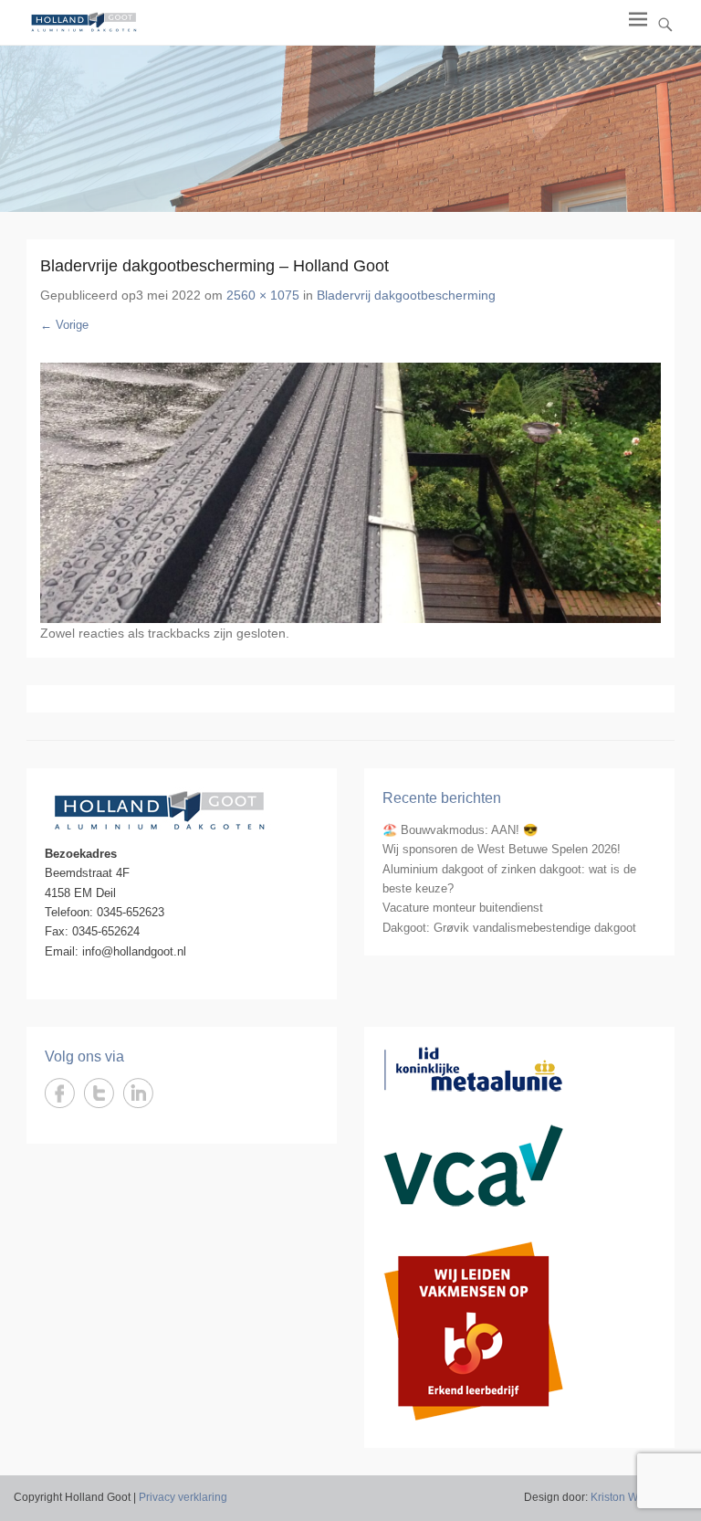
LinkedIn (138, 1093)
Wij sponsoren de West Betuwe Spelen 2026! (501, 849)
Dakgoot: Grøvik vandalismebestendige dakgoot (509, 928)
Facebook (60, 1093)
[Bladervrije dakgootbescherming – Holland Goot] (350, 493)
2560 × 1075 (262, 295)
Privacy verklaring (183, 1497)
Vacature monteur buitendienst (462, 907)
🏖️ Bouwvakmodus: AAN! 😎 (460, 830)
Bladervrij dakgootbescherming (406, 295)
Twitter (99, 1093)
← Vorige (64, 325)
